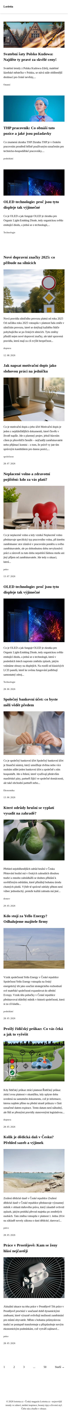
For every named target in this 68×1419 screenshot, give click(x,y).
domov (6, 898)
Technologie (9, 232)
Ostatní (6, 84)
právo (6, 1228)
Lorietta (8, 6)
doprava (7, 348)
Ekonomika (8, 790)
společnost (8, 456)
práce (6, 569)
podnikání (8, 158)
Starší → (60, 1366)
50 (45, 1366)
